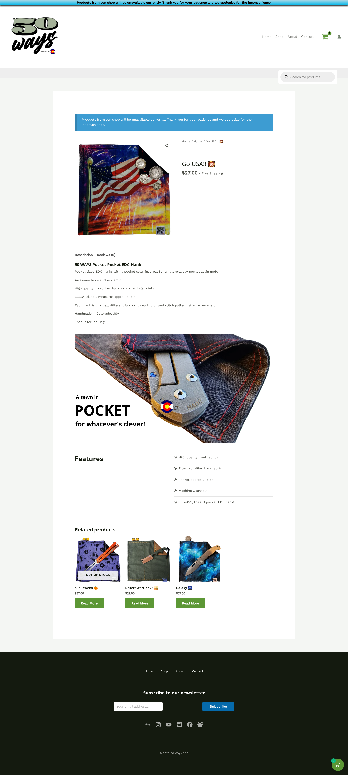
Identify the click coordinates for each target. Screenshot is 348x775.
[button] (167, 145)
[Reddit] (179, 724)
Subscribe (218, 706)
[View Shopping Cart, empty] (325, 36)
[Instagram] (158, 724)
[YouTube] (169, 724)
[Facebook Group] (200, 724)
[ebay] (148, 724)
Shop (280, 37)
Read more (89, 603)
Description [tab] (84, 255)
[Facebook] (190, 724)
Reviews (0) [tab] (106, 255)
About (292, 37)
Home (266, 37)
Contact (307, 37)
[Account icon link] (339, 37)
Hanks (198, 141)
